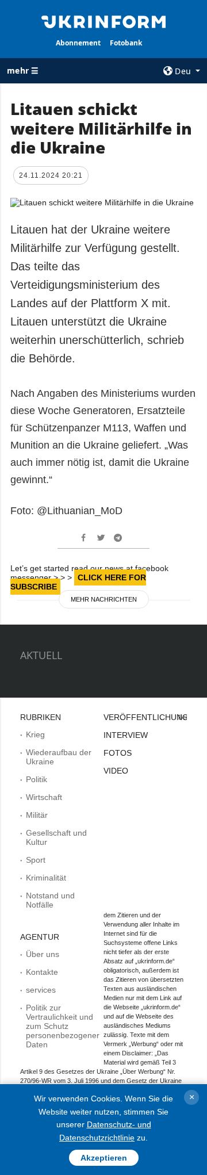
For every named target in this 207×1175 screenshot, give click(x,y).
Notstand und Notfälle (50, 900)
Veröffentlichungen (151, 717)
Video (115, 770)
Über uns (42, 954)
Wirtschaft (44, 797)
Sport (35, 859)
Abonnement (78, 43)
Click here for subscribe (78, 582)
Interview (125, 735)
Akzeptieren (103, 1157)
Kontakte (42, 972)
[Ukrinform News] (103, 20)
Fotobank (126, 43)
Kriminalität (46, 877)
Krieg (35, 734)
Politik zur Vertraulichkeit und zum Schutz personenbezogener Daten (62, 1026)
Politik (36, 779)
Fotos (117, 752)
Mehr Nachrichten (104, 599)
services (41, 989)
